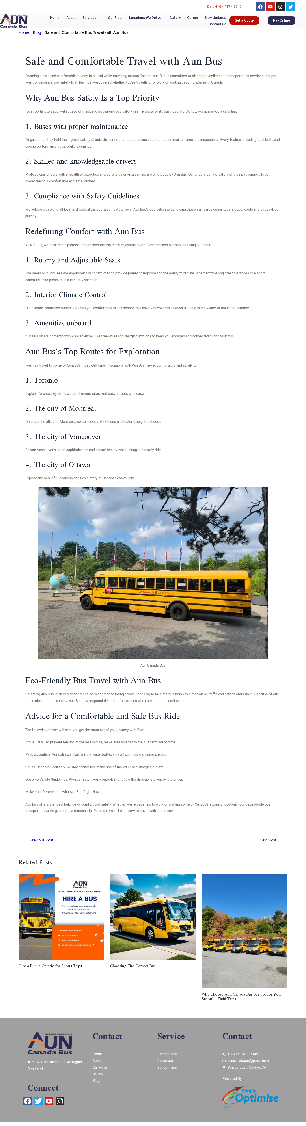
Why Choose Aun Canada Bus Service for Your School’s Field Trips (242, 996)
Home (55, 18)
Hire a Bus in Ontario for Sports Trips (50, 965)
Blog (37, 32)
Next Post (270, 840)
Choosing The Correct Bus (132, 965)
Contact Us (217, 24)
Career (192, 18)
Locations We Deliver (146, 18)
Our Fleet (115, 18)
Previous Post (39, 840)
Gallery (175, 18)
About (71, 18)
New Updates (215, 18)
